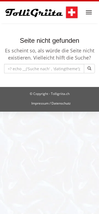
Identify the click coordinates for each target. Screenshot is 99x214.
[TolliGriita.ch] (41, 12)
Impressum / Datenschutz (51, 103)
